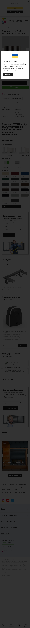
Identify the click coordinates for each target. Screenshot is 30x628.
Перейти (7, 74)
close (27, 52)
